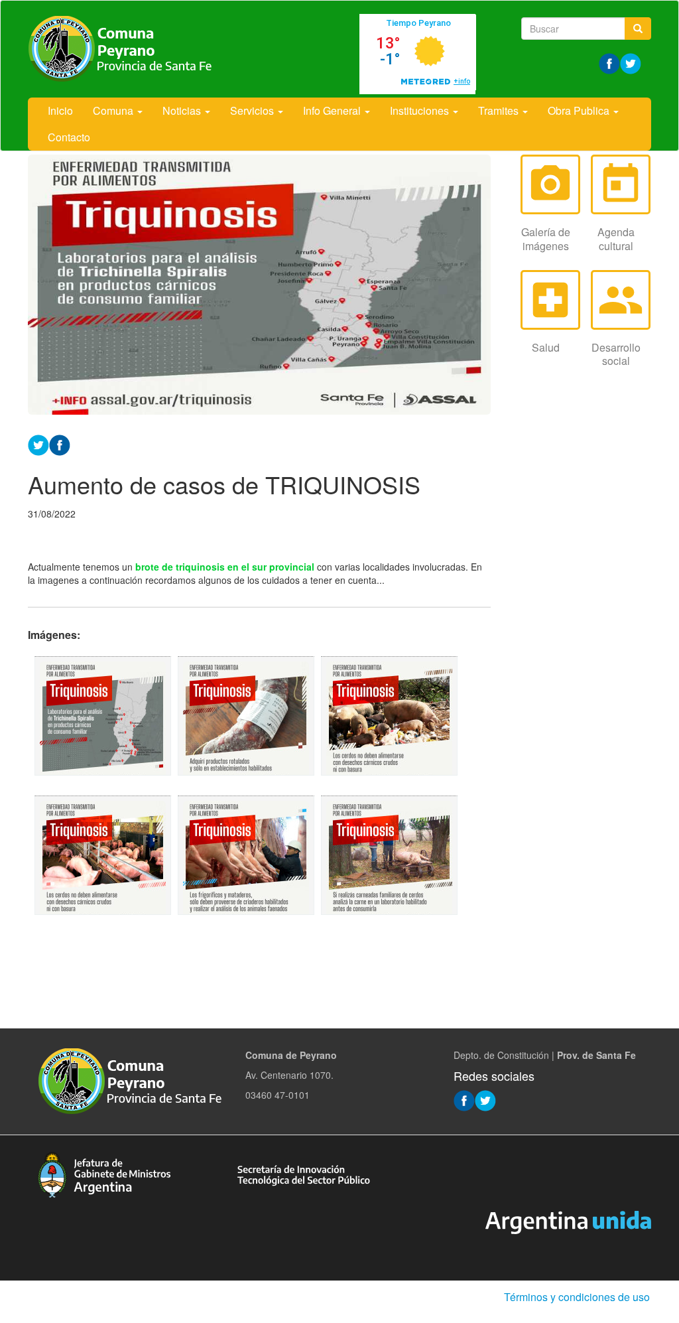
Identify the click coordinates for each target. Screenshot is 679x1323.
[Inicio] (121, 49)
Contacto (69, 137)
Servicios (253, 110)
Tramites (499, 110)
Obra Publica (580, 110)
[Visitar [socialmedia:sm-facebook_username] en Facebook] (59, 444)
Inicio (60, 110)
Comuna (114, 110)
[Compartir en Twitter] (38, 444)
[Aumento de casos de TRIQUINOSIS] (102, 716)
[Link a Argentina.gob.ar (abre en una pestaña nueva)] (568, 1220)
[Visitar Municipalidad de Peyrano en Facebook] (609, 62)
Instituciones (421, 110)
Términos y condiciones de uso (577, 1296)
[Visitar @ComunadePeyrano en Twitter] (630, 62)
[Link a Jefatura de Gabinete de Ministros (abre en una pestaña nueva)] (104, 1173)
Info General (333, 110)
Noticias (183, 110)
